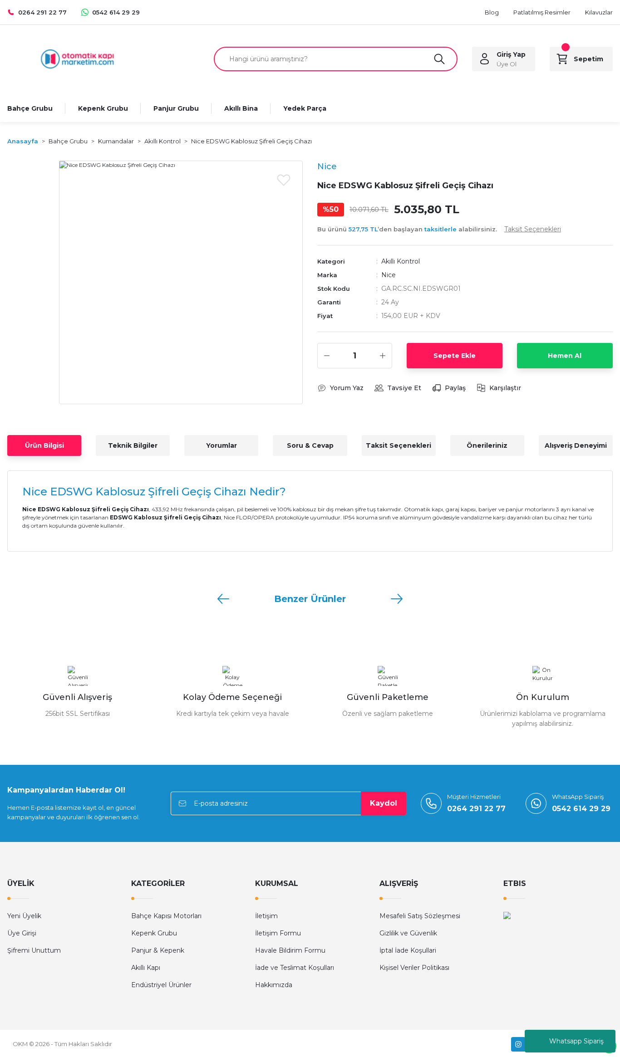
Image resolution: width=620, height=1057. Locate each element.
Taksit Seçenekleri (398, 445)
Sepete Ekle (454, 356)
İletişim (266, 916)
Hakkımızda (273, 985)
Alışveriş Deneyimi (576, 445)
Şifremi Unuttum (34, 950)
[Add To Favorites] (284, 179)
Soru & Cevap (310, 445)
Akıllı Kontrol (400, 261)
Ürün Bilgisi (44, 445)
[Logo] (77, 58)
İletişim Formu (278, 933)
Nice (388, 275)
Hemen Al (564, 356)
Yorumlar (221, 445)
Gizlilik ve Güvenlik (408, 933)
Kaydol (383, 803)
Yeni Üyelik (24, 916)
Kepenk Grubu (154, 933)
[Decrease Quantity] (327, 355)
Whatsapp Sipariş (576, 1041)
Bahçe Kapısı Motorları (166, 916)
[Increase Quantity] (383, 355)
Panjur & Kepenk (157, 950)
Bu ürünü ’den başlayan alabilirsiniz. (439, 229)
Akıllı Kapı (145, 968)
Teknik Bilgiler (132, 445)
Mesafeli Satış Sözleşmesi (419, 916)
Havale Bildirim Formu (290, 950)
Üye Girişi (21, 933)
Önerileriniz (487, 445)
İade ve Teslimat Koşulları (294, 968)
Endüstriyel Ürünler (161, 985)
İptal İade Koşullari (407, 950)
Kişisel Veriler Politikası (414, 968)
